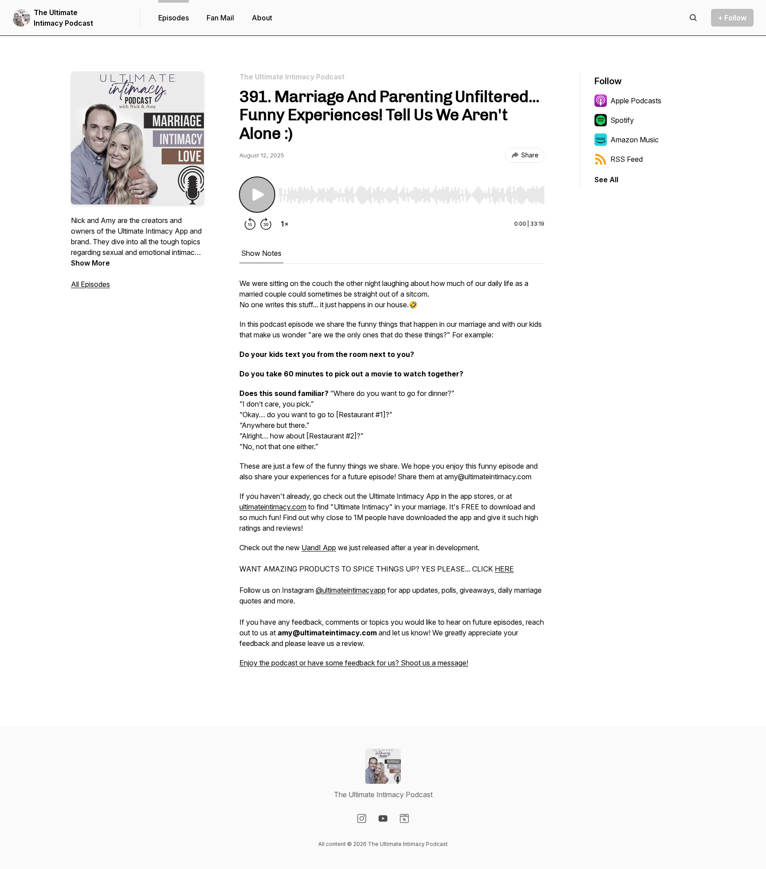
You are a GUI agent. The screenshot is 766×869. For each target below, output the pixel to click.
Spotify (622, 120)
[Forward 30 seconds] (266, 224)
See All (606, 179)
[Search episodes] (693, 17)
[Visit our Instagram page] (361, 818)
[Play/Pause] (257, 194)
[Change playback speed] (284, 224)
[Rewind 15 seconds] (250, 224)
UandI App (318, 547)
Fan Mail (220, 17)
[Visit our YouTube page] (383, 818)
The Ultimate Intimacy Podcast (63, 17)
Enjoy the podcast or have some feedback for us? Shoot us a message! (353, 662)
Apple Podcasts (635, 100)
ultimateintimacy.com (272, 506)
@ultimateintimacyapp (351, 590)
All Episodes (90, 284)
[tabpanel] (391, 477)
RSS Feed (626, 159)
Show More (90, 262)
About (262, 17)
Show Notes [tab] (261, 253)
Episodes (173, 17)
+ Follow (732, 17)
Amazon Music (634, 139)
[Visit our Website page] (404, 818)
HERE (504, 568)
